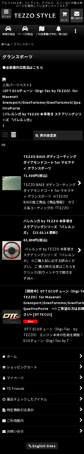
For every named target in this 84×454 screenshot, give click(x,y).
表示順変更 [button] (48, 135)
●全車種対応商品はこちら (22, 67)
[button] (6, 14)
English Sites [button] (44, 445)
